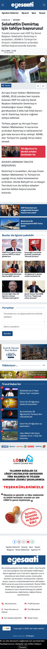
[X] (19, 542)
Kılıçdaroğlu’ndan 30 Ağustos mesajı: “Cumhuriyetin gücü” (10, 296)
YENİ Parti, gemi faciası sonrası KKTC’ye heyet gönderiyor (11, 254)
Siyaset (25, 13)
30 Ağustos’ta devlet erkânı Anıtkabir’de (33, 275)
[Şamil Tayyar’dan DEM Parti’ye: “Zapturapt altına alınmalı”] (35, 286)
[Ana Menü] (3, 5)
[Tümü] (44, 365)
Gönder (7, 333)
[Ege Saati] (23, 5)
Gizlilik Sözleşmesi (9, 647)
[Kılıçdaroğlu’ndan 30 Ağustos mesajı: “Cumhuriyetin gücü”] (12, 286)
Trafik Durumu (33, 604)
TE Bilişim (30, 636)
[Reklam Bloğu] (23, 352)
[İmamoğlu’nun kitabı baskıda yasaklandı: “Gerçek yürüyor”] (35, 245)
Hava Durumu (10, 604)
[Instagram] (24, 542)
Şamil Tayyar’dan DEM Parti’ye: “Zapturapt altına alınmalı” (34, 296)
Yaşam (42, 13)
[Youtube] (28, 542)
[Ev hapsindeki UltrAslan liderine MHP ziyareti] (12, 266)
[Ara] (44, 5)
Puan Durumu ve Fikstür (10, 610)
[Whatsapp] (32, 542)
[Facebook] (15, 542)
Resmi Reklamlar (22, 550)
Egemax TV (35, 550)
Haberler (6, 20)
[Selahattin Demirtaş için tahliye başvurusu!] (23, 69)
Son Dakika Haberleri (13, 618)
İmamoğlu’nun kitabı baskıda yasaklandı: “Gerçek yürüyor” (33, 254)
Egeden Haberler (10, 13)
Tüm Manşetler (33, 609)
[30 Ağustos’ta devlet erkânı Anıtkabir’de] (35, 266)
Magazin (10, 550)
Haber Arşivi (33, 618)
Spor (34, 13)
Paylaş (7, 85)
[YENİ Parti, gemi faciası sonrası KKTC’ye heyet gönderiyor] (12, 245)
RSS (7, 628)
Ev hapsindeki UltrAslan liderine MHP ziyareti (11, 275)
